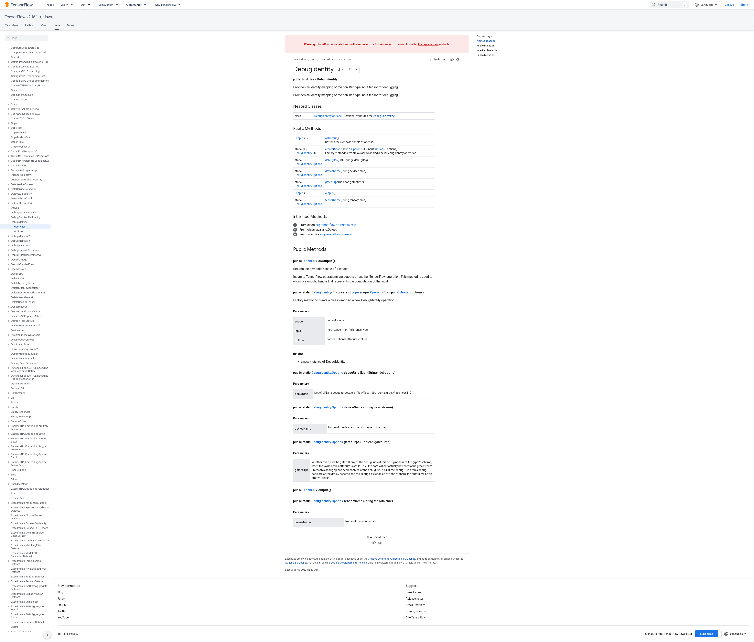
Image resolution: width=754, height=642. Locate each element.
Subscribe (707, 634)
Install (50, 4)
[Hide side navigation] (47, 635)
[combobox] (669, 4)
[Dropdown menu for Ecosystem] (118, 4)
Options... (380, 149)
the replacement (428, 44)
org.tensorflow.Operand (336, 234)
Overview (11, 25)
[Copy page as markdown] (350, 69)
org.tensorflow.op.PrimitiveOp (336, 225)
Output (299, 138)
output (329, 193)
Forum (62, 598)
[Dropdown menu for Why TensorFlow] (180, 4)
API (83, 4)
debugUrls (331, 160)
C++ (44, 25)
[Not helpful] (458, 60)
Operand (356, 149)
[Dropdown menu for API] (90, 4)
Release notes (415, 598)
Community (134, 4)
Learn (64, 4)
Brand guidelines (416, 611)
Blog (60, 592)
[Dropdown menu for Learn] (73, 4)
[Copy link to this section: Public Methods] (325, 129)
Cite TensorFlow (416, 617)
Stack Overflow (415, 604)
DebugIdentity (383, 116)
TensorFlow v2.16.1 (21, 17)
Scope (338, 149)
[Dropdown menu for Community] (146, 4)
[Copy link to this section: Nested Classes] (326, 106)
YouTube (63, 617)
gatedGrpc (331, 182)
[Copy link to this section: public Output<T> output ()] (336, 490)
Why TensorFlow (165, 4)
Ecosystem (105, 4)
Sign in (744, 4)
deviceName (333, 171)
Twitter (62, 611)
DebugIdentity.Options (328, 115)
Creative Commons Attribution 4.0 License (391, 558)
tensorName (333, 200)
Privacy (73, 633)
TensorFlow (299, 59)
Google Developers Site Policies (348, 562)
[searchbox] (26, 38)
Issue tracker (414, 592)
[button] (25, 62)
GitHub (729, 4)
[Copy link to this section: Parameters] (313, 311)
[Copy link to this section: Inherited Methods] (331, 217)
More (70, 25)
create (329, 149)
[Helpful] (452, 60)
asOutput (331, 138)
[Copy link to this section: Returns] (307, 354)
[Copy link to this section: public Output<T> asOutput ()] (340, 261)
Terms (62, 633)
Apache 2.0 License (296, 562)
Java (48, 17)
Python (29, 25)
